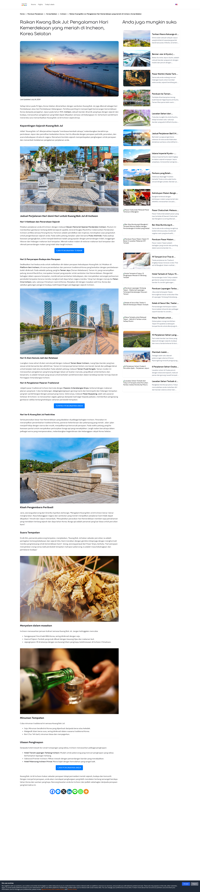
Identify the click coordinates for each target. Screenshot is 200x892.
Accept (186, 884)
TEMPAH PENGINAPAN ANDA (69, 406)
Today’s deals (49, 4)
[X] (63, 791)
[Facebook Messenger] (58, 791)
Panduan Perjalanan (35, 14)
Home (22, 14)
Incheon (63, 14)
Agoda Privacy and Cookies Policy (53, 889)
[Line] (75, 791)
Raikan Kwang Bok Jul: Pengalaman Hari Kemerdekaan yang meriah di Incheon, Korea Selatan (105, 14)
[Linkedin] (69, 791)
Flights (40, 4)
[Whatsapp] (80, 791)
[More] (86, 791)
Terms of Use (72, 889)
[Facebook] (52, 791)
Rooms (33, 4)
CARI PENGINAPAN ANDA (69, 768)
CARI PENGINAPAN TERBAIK (69, 250)
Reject (194, 884)
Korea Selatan (51, 14)
